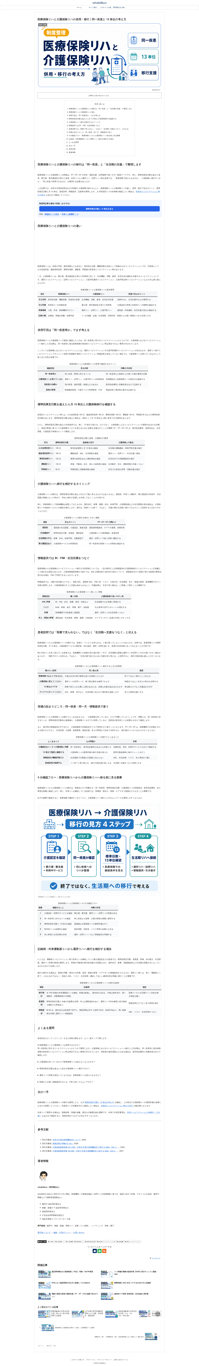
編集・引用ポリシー (61, 1232)
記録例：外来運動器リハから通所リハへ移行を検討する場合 (91, 139)
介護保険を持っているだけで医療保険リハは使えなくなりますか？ (67, 1061)
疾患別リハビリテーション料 (107, 1241)
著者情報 (72, 152)
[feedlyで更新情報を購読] (99, 1251)
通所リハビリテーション (133, 1241)
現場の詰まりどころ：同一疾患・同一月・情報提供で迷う (90, 132)
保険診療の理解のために (62, 1143)
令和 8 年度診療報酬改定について (66, 1139)
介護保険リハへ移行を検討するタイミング (84, 122)
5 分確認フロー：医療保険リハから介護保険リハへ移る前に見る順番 (94, 135)
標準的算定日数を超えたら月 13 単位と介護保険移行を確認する (92, 118)
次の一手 (72, 145)
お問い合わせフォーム (121, 1360)
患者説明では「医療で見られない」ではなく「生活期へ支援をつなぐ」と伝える (99, 129)
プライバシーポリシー (104, 1360)
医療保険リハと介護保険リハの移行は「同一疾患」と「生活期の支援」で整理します (100, 108)
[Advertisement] (99, 249)
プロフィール (90, 1360)
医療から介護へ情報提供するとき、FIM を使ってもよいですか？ (66, 1081)
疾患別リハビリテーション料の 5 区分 (117, 1105)
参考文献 (72, 149)
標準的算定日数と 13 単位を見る (99, 208)
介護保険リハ (60, 1241)
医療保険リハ (80, 1241)
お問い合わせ (78, 1232)
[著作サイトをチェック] (95, 1251)
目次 (96, 104)
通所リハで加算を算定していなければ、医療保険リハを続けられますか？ (70, 1075)
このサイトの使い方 (77, 1360)
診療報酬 (120, 1241)
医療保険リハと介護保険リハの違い (82, 112)
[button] (157, 1314)
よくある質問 (74, 142)
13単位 (52, 1241)
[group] (54, 1314)
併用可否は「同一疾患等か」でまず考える (84, 115)
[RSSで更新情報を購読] (104, 1251)
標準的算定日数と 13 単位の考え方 (99, 1102)
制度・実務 (43, 1241)
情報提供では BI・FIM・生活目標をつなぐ (84, 125)
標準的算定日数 (91, 1241)
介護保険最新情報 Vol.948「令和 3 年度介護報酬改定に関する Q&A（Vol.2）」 (85, 1150)
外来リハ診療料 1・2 (70, 214)
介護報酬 (70, 1241)
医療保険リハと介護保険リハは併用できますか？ (60, 1044)
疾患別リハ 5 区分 (52, 214)
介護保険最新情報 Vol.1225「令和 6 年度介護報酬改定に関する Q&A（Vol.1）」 (85, 1147)
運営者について (44, 1232)
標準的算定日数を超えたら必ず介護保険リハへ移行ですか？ (64, 1068)
